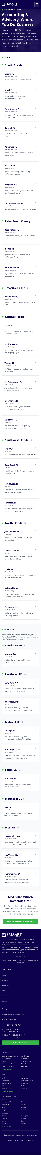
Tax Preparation (6, 1059)
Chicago (4, 1118)
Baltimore (24, 1124)
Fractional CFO (25, 1059)
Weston (23, 1105)
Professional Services (27, 1081)
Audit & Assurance (26, 1061)
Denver (23, 1121)
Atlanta (4, 1121)
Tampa (4, 1110)
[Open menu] (36, 4)
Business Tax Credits (8, 1066)
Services (5, 980)
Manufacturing (6, 1083)
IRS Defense (25, 1064)
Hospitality (24, 1083)
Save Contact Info (22, 1043)
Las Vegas (5, 1124)
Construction (6, 1081)
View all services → (7, 1069)
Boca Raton (5, 1105)
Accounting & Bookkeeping (10, 1056)
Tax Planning (25, 1056)
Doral (3, 1107)
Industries (5, 985)
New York (4, 1116)
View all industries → (8, 1091)
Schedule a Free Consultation (19, 921)
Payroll (4, 1061)
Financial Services (7, 1088)
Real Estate (24, 1078)
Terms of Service (27, 1140)
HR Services (24, 1066)
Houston (23, 1118)
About (4, 991)
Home (4, 975)
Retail (3, 1086)
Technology (24, 1086)
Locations (5, 996)
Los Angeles (25, 1116)
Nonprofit (24, 1088)
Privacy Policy (13, 1140)
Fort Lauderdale (6, 1102)
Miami (23, 1102)
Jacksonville (24, 1110)
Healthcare (5, 1078)
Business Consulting (8, 1064)
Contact (4, 1001)
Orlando (23, 1107)
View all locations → (8, 1126)
